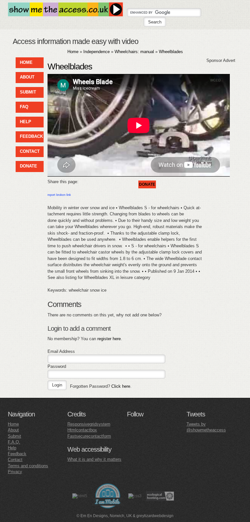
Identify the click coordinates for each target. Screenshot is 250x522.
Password (57, 366)
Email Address (61, 351)
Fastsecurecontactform (89, 436)
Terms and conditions (28, 465)
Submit (14, 436)
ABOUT (27, 77)
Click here (120, 386)
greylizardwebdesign (155, 516)
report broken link (59, 194)
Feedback (17, 453)
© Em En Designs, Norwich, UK (104, 516)
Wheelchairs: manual (134, 51)
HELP (25, 121)
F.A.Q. (14, 442)
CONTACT (30, 151)
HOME (26, 62)
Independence (96, 51)
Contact (15, 459)
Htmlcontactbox (82, 430)
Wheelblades (171, 51)
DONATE (28, 166)
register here (109, 338)
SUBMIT (28, 92)
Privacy (15, 471)
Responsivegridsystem (88, 424)
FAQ (24, 106)
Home (72, 51)
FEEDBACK (31, 136)
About (13, 430)
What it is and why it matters (94, 459)
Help (12, 447)
